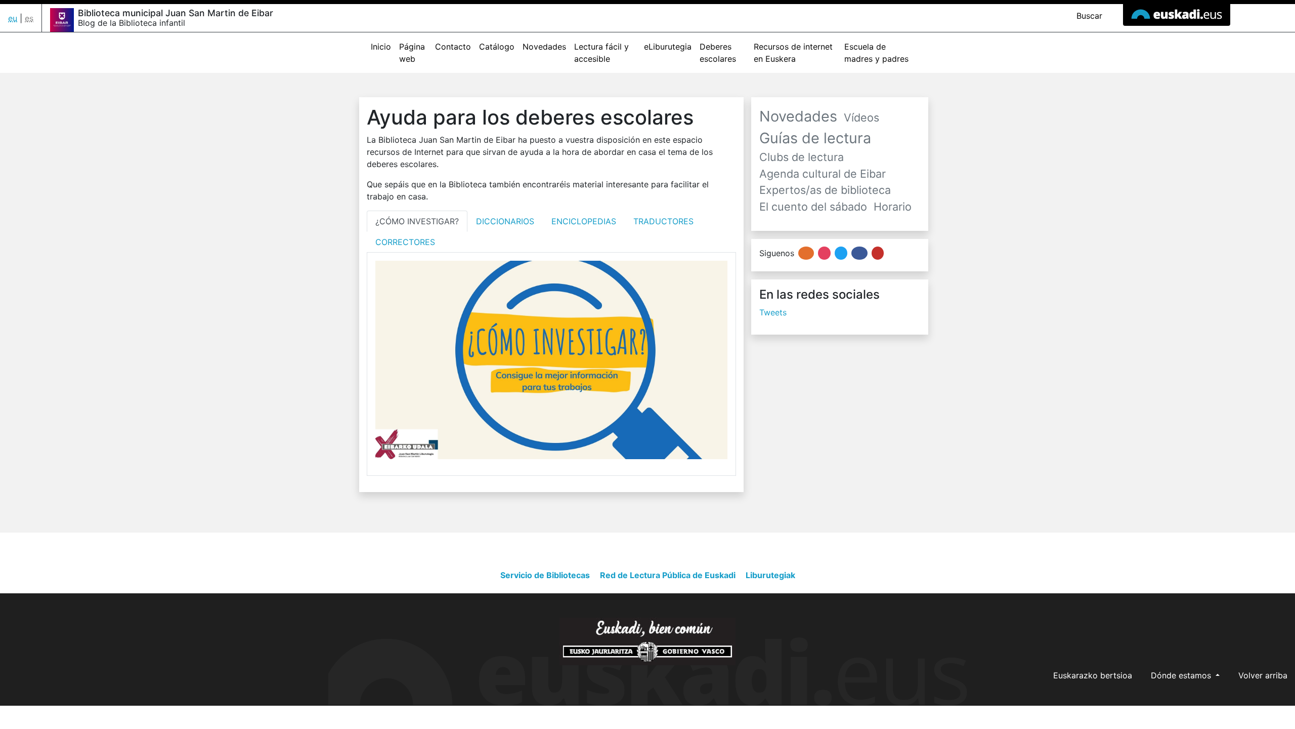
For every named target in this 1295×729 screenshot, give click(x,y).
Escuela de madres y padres (876, 53)
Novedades (544, 47)
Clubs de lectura (801, 157)
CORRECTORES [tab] (405, 242)
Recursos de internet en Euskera (793, 53)
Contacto (453, 47)
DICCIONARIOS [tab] (505, 221)
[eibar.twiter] (841, 253)
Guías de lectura (815, 138)
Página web (412, 53)
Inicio (381, 47)
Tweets (773, 312)
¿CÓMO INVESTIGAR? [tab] (417, 221)
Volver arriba (1262, 675)
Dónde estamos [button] (1182, 675)
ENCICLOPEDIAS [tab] (583, 221)
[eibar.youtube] (878, 253)
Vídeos (861, 117)
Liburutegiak (770, 575)
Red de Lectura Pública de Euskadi (668, 575)
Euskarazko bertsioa (1092, 675)
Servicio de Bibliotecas (545, 575)
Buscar (1088, 16)
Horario (893, 206)
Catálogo (496, 47)
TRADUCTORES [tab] (663, 221)
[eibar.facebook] (859, 253)
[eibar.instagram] (824, 253)
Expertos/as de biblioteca (825, 189)
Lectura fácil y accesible (601, 53)
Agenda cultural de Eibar (822, 173)
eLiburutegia (668, 47)
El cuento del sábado (813, 206)
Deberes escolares (718, 53)
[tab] (417, 221)
